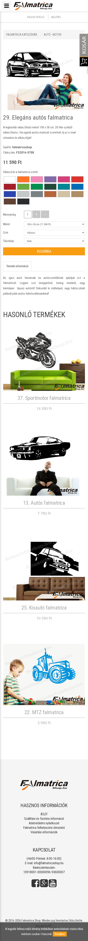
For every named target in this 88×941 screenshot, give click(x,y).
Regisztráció (35, 17)
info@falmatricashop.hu (48, 863)
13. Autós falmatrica (44, 503)
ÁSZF (44, 814)
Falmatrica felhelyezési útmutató (44, 828)
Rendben (60, 934)
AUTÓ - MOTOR (52, 34)
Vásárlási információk (44, 832)
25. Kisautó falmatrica (44, 608)
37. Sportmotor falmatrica (44, 398)
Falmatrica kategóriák (21, 34)
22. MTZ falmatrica (44, 712)
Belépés (56, 17)
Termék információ (17, 266)
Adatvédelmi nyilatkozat (44, 823)
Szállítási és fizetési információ (44, 819)
